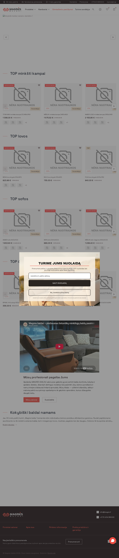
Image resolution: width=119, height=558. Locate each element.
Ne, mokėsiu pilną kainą (59, 292)
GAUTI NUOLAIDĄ (59, 283)
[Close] (97, 255)
